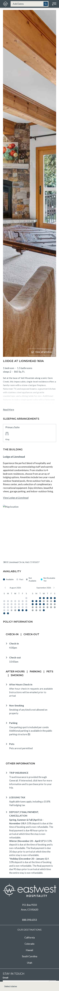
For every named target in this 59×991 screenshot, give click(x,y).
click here (37, 780)
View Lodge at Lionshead (16, 497)
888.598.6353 (29, 919)
